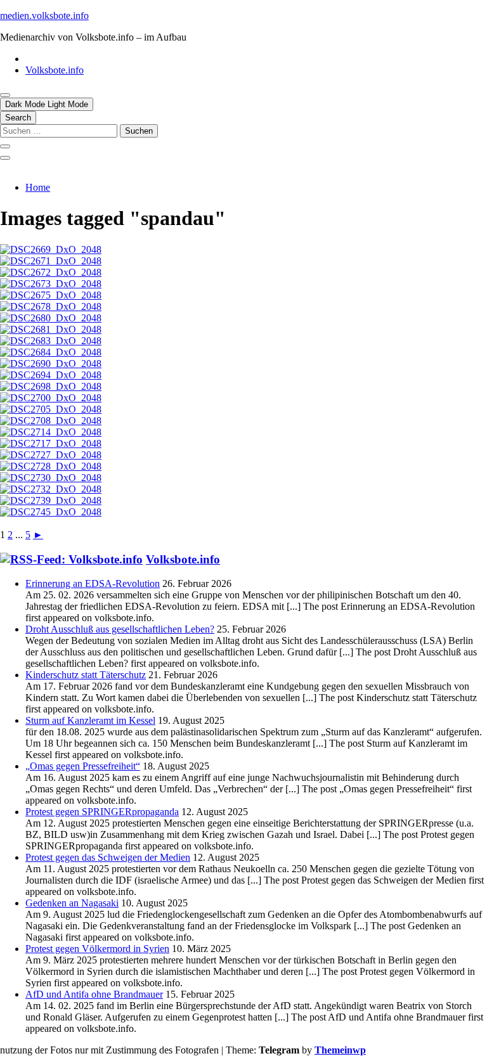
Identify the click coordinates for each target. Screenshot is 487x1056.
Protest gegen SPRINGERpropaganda (102, 811)
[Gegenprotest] (50, 306)
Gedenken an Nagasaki (72, 903)
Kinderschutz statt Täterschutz (85, 674)
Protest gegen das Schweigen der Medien (107, 857)
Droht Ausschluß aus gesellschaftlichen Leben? (119, 629)
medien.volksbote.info (44, 15)
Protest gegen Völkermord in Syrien (97, 948)
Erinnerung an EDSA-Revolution (92, 583)
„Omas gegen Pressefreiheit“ (82, 766)
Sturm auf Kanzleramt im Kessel (90, 720)
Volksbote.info (54, 70)
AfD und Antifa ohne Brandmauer (94, 994)
